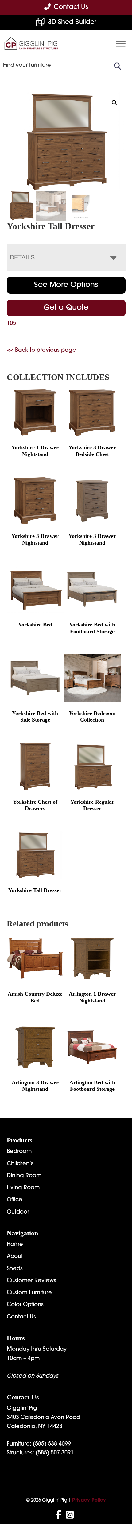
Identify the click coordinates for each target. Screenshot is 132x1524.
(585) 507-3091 (55, 1453)
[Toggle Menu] (121, 44)
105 (11, 323)
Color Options (25, 1305)
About (15, 1256)
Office (14, 1200)
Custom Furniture (29, 1293)
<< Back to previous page (41, 350)
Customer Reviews (31, 1281)
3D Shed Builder (72, 22)
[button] (114, 102)
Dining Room (24, 1176)
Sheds (15, 1269)
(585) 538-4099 (52, 1444)
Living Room (23, 1188)
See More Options (66, 285)
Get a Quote (66, 308)
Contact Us (21, 1317)
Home (15, 1244)
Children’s (20, 1164)
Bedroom (19, 1151)
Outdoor (18, 1212)
